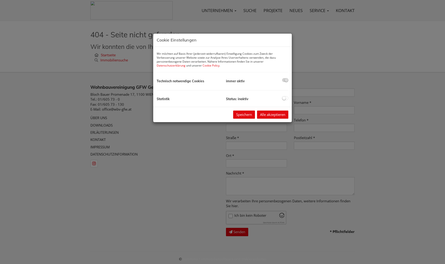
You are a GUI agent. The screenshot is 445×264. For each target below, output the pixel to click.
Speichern (244, 114)
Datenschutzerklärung (171, 65)
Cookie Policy (211, 65)
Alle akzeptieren (272, 114)
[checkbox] (285, 80)
